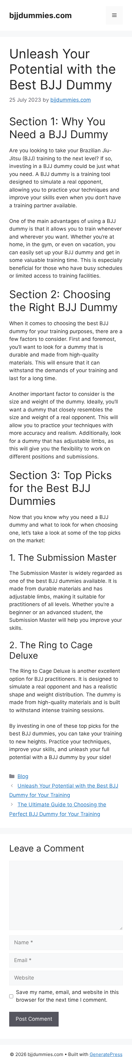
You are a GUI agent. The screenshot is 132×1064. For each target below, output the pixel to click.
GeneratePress (106, 1054)
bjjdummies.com (40, 15)
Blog (22, 776)
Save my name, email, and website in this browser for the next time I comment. (67, 996)
